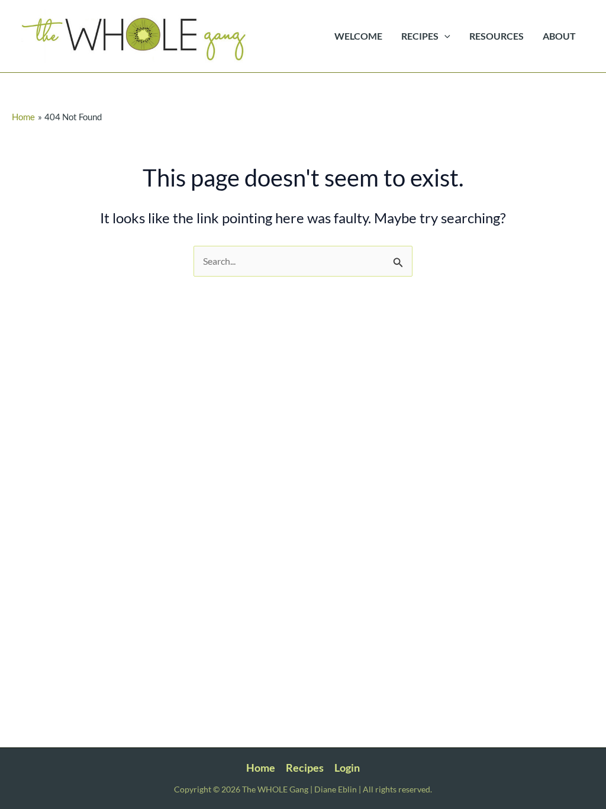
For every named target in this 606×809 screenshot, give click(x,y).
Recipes (305, 767)
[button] (444, 36)
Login (347, 767)
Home (260, 767)
